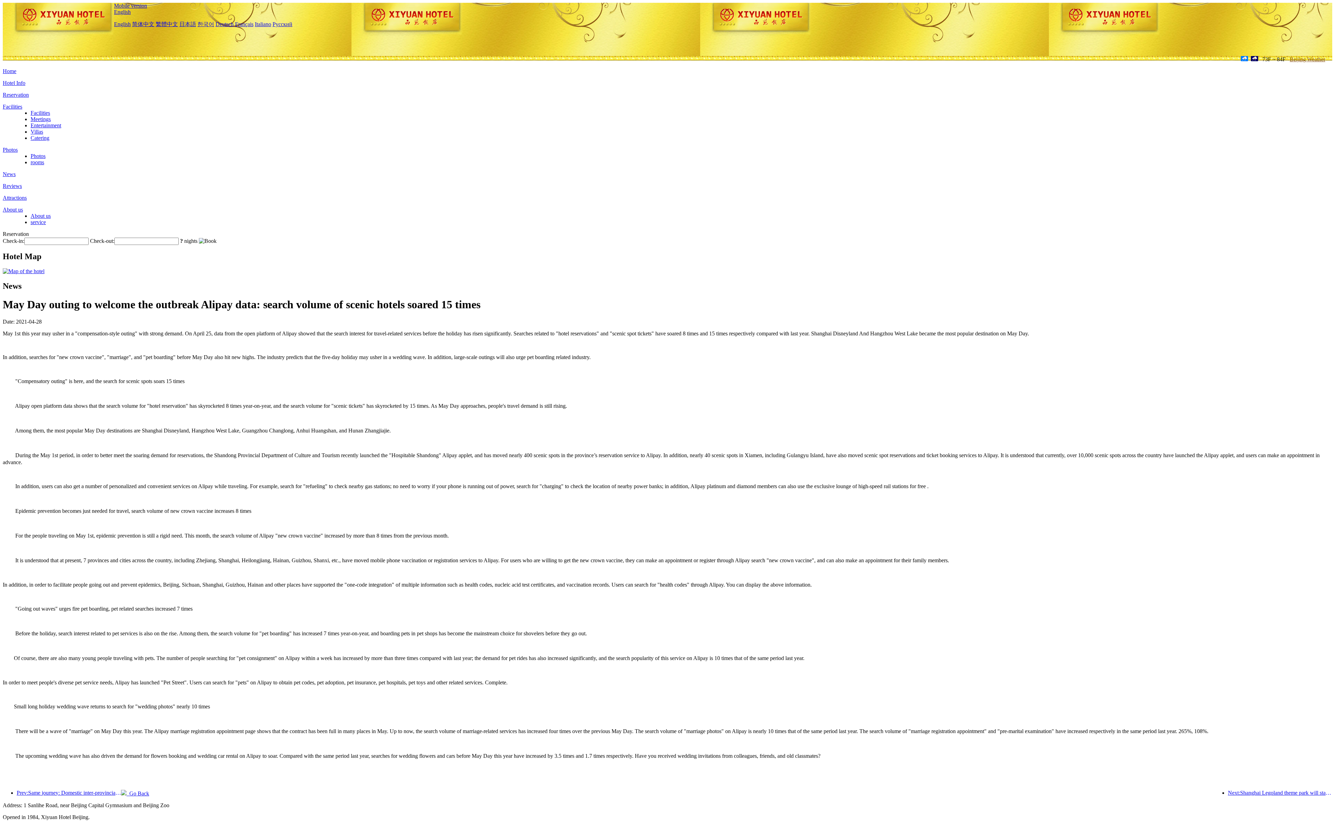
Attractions (15, 198)
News (9, 174)
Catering (40, 138)
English (122, 12)
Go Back (138, 793)
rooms (37, 162)
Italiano (263, 24)
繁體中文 (167, 24)
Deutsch (225, 24)
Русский (282, 24)
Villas (37, 132)
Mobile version (130, 6)
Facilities (12, 107)
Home (9, 71)
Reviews (12, 186)
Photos (10, 150)
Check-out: (102, 241)
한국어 (205, 24)
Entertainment (46, 125)
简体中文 (143, 24)
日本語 (187, 24)
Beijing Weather (1307, 59)
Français (244, 24)
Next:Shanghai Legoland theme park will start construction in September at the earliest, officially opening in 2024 (1280, 793)
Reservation (16, 95)
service (38, 222)
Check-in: (13, 241)
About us (13, 210)
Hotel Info (14, 83)
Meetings (41, 119)
